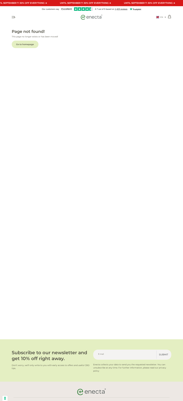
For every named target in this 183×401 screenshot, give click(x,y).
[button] (161, 17)
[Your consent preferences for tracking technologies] (5, 398)
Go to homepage (25, 44)
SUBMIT (163, 354)
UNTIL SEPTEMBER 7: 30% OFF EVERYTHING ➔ (85, 3)
